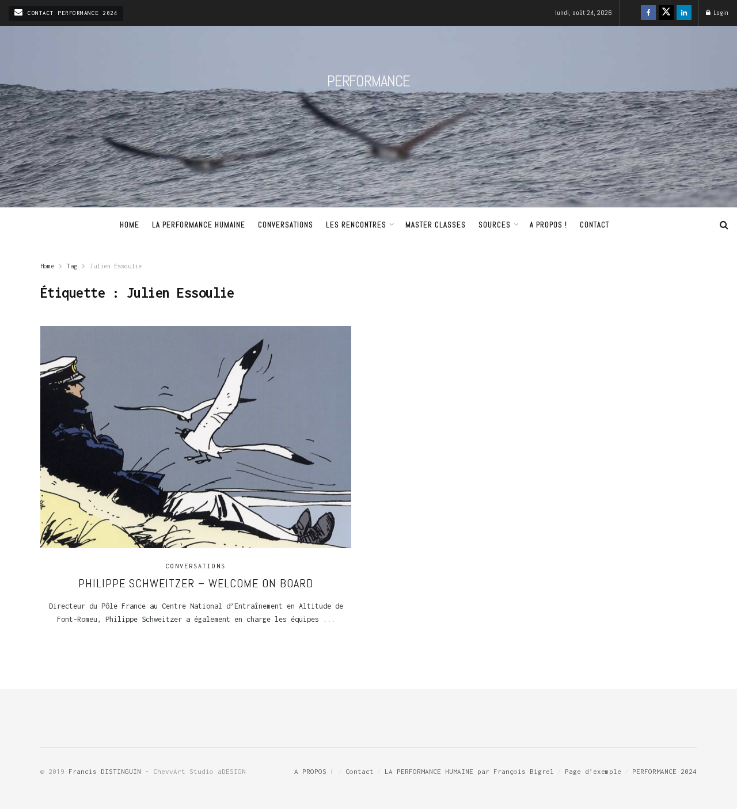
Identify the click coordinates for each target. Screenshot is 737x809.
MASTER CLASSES (435, 225)
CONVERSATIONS (285, 225)
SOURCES (494, 225)
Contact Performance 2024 (71, 13)
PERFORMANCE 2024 (664, 771)
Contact (594, 225)
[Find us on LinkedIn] (684, 13)
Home (129, 225)
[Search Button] (724, 225)
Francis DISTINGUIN (105, 771)
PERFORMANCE (368, 81)
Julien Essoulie (116, 266)
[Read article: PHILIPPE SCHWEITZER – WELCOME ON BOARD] (195, 437)
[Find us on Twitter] (666, 13)
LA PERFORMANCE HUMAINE (198, 225)
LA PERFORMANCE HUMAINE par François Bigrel (469, 771)
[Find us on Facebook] (648, 13)
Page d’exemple (593, 771)
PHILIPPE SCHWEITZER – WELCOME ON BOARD (195, 583)
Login (720, 12)
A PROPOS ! (548, 225)
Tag (72, 266)
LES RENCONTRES (356, 225)
